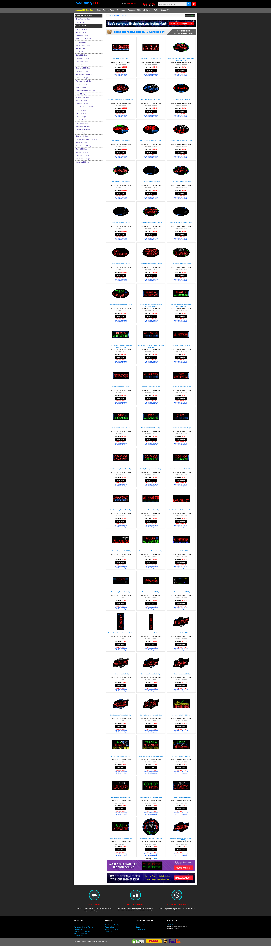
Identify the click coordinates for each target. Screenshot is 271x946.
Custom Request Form (105, 10)
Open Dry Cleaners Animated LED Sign (181, 140)
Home (76, 925)
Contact (170, 925)
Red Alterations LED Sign (151, 633)
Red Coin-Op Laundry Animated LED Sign (181, 510)
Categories (121, 10)
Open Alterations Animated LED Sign (150, 140)
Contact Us (165, 10)
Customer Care (141, 925)
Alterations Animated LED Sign (121, 140)
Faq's (138, 927)
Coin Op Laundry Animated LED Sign (151, 797)
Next (155, 858)
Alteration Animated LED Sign (181, 99)
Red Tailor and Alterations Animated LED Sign (121, 99)
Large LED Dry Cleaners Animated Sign (151, 838)
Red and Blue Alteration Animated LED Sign (120, 633)
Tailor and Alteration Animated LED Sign (150, 551)
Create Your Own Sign (112, 925)
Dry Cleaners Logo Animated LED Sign (120, 551)
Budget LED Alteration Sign (121, 58)
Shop (109, 16)
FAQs (156, 10)
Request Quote (110, 927)
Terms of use (78, 935)
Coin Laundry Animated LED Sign (120, 592)
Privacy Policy (78, 929)
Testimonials (140, 929)
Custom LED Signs (111, 929)
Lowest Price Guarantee (82, 931)
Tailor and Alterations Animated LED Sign (121, 304)
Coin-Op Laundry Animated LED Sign (151, 222)
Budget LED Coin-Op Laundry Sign (151, 58)
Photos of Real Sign (80, 933)
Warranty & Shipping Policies (139, 10)
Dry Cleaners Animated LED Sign (150, 99)
